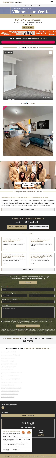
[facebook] (2, 407)
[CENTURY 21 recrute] (28, 33)
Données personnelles (34, 456)
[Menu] (52, 2)
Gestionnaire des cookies (47, 456)
